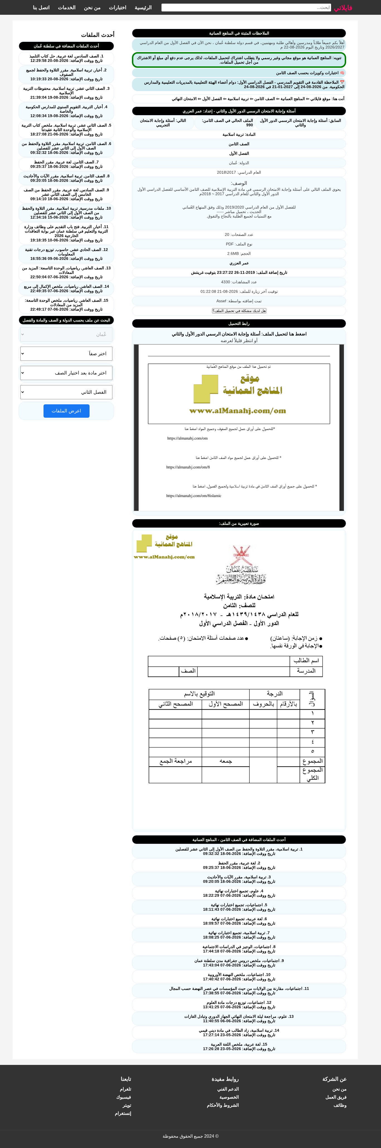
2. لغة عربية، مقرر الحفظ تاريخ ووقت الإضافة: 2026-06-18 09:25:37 (239, 865)
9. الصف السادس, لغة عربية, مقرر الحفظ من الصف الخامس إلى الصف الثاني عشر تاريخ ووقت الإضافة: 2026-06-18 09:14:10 (66, 194)
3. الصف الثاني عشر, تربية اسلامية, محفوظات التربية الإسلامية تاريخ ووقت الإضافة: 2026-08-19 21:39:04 (66, 93)
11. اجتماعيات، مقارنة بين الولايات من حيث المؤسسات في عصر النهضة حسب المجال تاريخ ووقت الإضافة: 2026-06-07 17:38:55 (239, 990)
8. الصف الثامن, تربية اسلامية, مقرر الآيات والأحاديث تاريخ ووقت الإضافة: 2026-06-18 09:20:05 (66, 178)
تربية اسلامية (238, 98)
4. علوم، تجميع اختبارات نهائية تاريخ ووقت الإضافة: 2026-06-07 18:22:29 (239, 893)
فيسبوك (123, 1097)
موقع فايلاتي (320, 98)
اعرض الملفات (66, 411)
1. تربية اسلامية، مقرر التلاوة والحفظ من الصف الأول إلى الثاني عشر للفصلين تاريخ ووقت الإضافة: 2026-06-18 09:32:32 (239, 851)
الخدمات (67, 7)
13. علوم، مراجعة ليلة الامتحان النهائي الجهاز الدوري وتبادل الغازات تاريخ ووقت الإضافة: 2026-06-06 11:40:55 (239, 1018)
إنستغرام (123, 1113)
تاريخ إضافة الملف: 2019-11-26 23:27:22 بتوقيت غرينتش (239, 272)
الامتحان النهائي (184, 98)
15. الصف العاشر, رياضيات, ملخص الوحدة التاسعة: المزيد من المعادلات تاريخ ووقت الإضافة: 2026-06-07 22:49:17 (66, 304)
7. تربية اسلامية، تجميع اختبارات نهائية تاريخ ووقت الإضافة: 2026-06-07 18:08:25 (239, 935)
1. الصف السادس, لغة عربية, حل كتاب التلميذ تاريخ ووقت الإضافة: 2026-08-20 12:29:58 (66, 58)
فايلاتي (343, 7)
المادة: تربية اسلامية (239, 134)
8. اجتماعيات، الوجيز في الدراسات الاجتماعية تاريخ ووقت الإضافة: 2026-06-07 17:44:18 (239, 948)
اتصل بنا (41, 7)
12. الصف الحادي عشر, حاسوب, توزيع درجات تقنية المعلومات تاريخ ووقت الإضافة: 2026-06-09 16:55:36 (66, 254)
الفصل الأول (212, 98)
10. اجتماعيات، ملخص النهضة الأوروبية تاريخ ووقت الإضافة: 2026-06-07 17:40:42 (239, 976)
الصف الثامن (264, 98)
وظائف (340, 1105)
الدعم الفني (228, 1089)
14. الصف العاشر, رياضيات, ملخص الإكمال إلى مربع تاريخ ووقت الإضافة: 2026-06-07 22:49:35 (66, 288)
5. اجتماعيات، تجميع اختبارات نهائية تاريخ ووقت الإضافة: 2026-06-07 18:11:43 (239, 907)
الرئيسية (143, 7)
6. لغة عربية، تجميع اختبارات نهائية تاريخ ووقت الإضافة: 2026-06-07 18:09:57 (239, 921)
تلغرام (125, 1089)
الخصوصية (229, 1097)
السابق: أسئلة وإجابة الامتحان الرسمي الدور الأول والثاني (300, 122)
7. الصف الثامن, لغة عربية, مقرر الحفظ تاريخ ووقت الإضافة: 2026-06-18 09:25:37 (66, 164)
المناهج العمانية (293, 98)
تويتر (127, 1105)
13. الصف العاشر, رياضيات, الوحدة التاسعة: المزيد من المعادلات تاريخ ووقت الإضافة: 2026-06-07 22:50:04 (66, 272)
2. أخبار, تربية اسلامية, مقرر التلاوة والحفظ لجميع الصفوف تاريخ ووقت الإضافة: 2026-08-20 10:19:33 (66, 74)
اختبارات (117, 7)
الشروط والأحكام (223, 1105)
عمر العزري (239, 263)
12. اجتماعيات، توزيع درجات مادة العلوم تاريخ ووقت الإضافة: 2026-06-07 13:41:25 (239, 1004)
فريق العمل (336, 1097)
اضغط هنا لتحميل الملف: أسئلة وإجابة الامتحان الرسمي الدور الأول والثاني (239, 334)
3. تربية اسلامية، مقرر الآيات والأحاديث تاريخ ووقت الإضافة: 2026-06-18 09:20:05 (239, 879)
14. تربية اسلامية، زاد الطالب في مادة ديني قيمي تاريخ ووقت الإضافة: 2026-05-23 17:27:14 (239, 1032)
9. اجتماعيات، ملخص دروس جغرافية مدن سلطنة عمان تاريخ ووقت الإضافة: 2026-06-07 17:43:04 (239, 962)
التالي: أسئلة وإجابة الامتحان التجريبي (163, 122)
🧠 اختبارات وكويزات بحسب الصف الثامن (310, 73)
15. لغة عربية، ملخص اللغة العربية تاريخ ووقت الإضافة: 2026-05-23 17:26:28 (239, 1046)
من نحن (92, 7)
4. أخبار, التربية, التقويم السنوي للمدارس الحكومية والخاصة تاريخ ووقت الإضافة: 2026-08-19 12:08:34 (66, 111)
